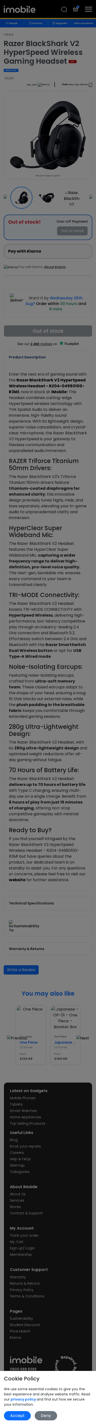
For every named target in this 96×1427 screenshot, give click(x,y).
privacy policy (24, 1399)
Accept (17, 1415)
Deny (46, 1415)
